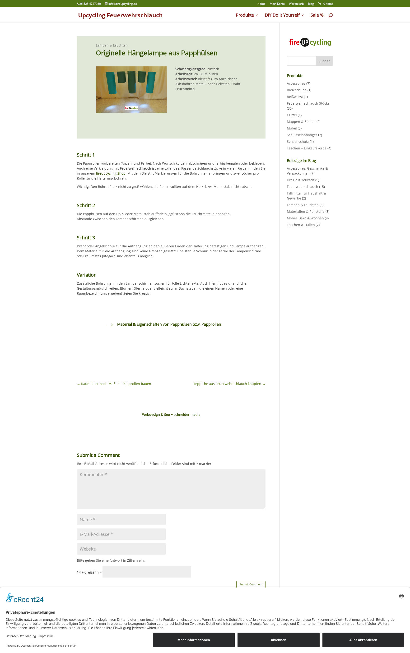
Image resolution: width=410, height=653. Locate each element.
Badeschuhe (297, 90)
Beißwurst (295, 96)
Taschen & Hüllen (301, 224)
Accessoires (296, 83)
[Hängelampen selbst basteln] (131, 112)
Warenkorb (296, 4)
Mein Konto (277, 4)
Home (261, 4)
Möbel (292, 128)
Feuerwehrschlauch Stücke (308, 103)
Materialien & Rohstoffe (306, 211)
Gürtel (292, 115)
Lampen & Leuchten (112, 45)
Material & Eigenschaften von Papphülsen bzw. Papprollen (169, 324)
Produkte (245, 15)
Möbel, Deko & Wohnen (305, 218)
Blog (311, 4)
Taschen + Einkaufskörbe (306, 148)
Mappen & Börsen (301, 121)
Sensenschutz (298, 141)
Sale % (317, 15)
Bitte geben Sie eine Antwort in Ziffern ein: (111, 560)
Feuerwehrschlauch (302, 186)
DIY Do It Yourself (282, 15)
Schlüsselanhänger (302, 135)
